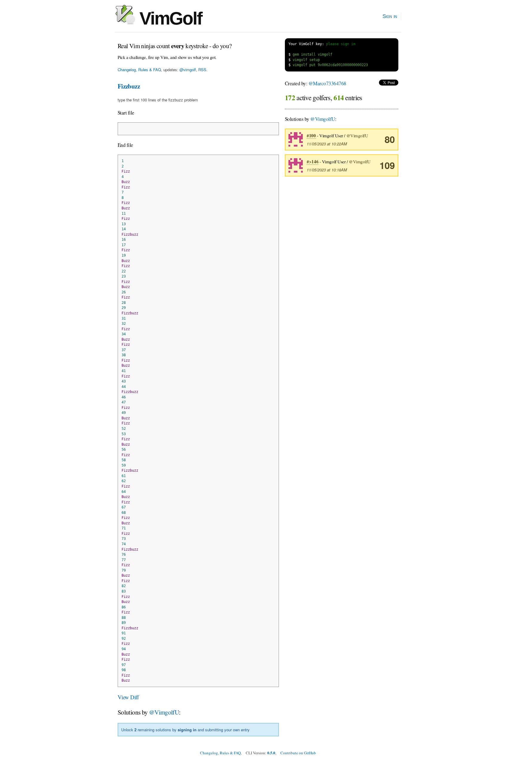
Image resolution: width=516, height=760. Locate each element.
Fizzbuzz (129, 86)
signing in (187, 729)
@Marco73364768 (327, 83)
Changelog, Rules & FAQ (139, 69)
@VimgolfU (164, 712)
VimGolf (168, 18)
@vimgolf (187, 69)
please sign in (340, 44)
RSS (202, 69)
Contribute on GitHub (298, 753)
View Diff (128, 697)
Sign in (390, 16)
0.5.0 (271, 753)
